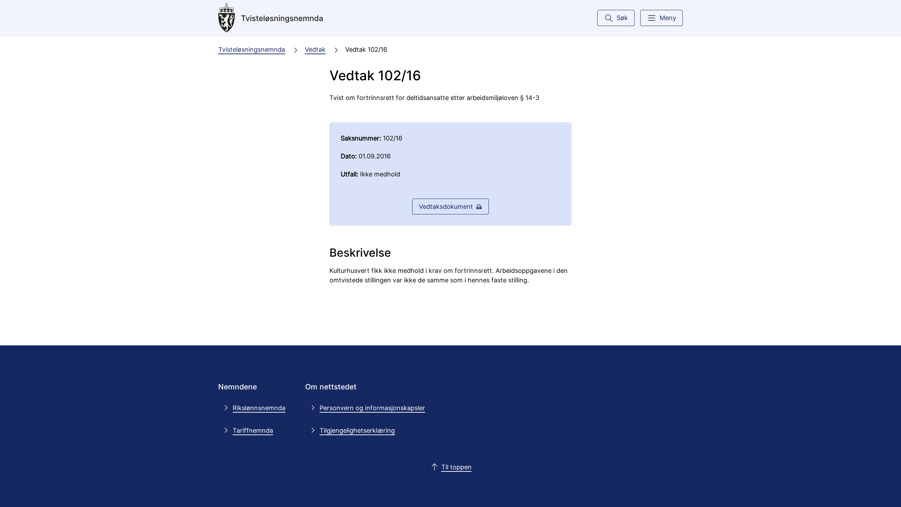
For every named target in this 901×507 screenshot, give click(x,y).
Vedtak (315, 49)
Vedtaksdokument (446, 206)
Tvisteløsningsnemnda (251, 49)
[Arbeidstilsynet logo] (270, 18)
